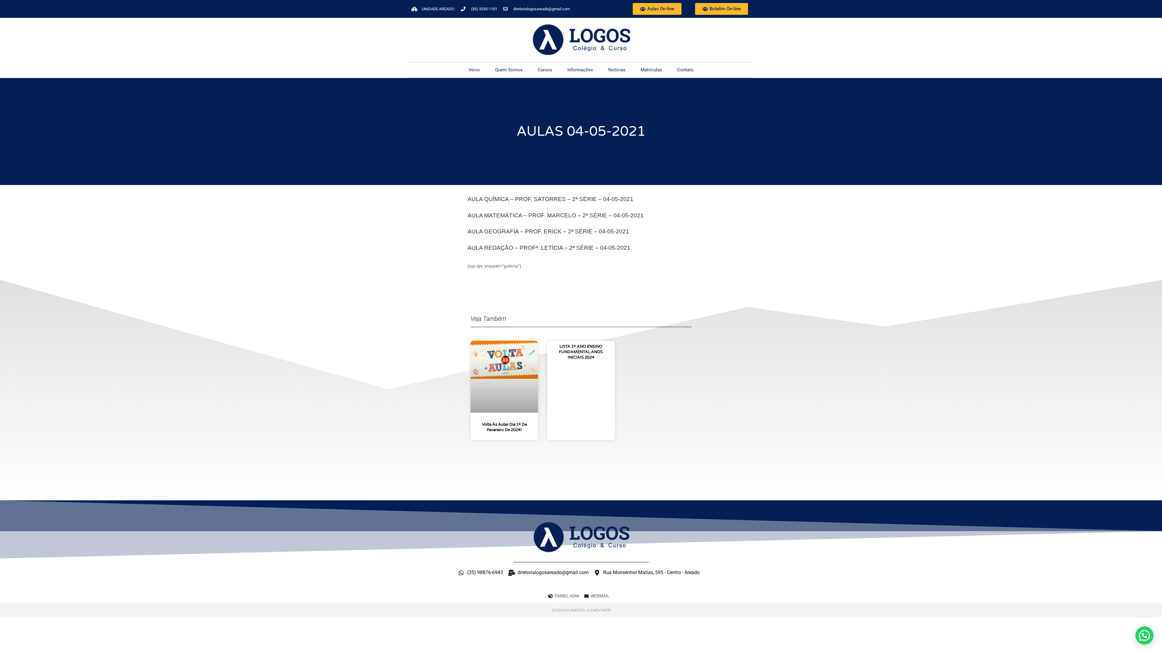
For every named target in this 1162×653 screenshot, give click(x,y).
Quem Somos (509, 70)
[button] (1144, 635)
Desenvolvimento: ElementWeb (581, 610)
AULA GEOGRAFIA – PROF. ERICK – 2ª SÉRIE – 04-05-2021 (548, 231)
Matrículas (651, 70)
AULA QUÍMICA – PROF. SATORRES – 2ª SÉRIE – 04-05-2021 (550, 199)
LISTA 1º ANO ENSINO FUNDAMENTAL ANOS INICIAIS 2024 (581, 352)
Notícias (616, 70)
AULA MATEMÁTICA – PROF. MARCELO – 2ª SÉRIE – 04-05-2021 (556, 215)
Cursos (545, 70)
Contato (685, 70)
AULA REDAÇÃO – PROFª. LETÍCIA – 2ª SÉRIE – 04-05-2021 (549, 248)
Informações (580, 70)
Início (474, 70)
